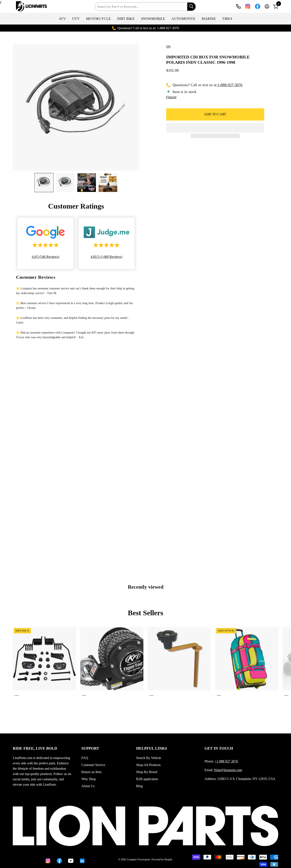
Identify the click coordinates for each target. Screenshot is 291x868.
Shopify (168, 859)
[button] (62, 19)
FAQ (84, 758)
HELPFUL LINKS (151, 748)
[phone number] (238, 6)
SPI (168, 46)
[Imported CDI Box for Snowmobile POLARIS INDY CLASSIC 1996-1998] (44, 182)
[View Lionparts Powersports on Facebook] (257, 6)
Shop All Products (148, 765)
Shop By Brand (146, 772)
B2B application (147, 779)
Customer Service (93, 765)
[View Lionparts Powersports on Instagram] (248, 6)
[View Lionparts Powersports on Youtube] (70, 861)
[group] (145, 662)
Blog (139, 786)
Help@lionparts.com (228, 770)
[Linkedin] (82, 861)
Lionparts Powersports (138, 859)
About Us (88, 786)
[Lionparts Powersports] (32, 6)
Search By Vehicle (148, 758)
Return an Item (91, 772)
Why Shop (88, 779)
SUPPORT (90, 748)
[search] (191, 6)
